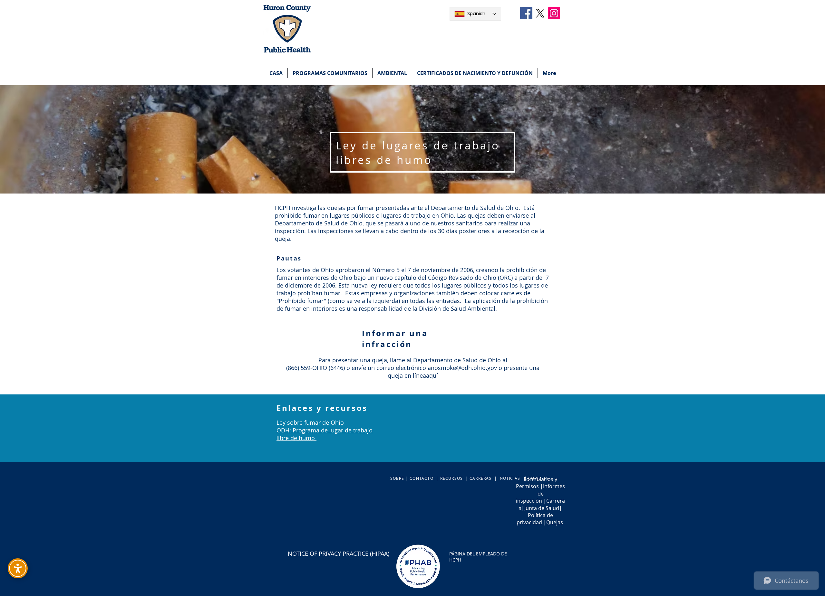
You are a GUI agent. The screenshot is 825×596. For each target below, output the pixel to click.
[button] (330, 73)
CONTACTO (421, 478)
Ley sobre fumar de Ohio (311, 422)
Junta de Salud (541, 508)
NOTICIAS (510, 478)
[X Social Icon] (540, 13)
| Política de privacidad (539, 515)
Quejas (554, 522)
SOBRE (398, 478)
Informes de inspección (540, 493)
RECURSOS (451, 478)
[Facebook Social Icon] (526, 13)
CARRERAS (481, 478)
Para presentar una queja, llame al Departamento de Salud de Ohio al (412, 360)
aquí (432, 375)
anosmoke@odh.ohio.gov (462, 368)
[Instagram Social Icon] (554, 13)
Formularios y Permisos (536, 483)
